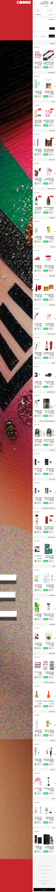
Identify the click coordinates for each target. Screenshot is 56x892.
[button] (44, 4)
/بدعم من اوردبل (44, 883)
